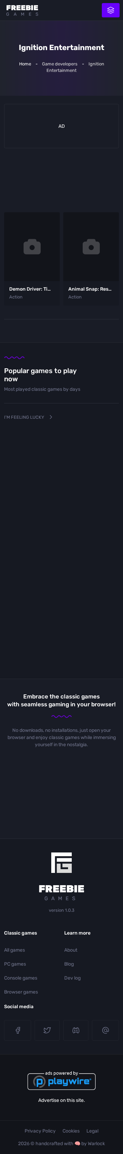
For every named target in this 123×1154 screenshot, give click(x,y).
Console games (20, 978)
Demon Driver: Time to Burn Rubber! (51, 289)
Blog (69, 964)
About (70, 950)
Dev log (72, 978)
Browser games (21, 992)
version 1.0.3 (61, 910)
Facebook (17, 1030)
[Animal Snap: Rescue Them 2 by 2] (91, 246)
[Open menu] (111, 10)
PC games (15, 964)
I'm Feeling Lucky (24, 417)
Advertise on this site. (61, 1100)
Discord (75, 1030)
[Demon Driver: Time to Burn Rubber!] (32, 246)
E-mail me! (105, 1030)
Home (25, 63)
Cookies (71, 1131)
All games (14, 950)
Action (16, 296)
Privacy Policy (40, 1131)
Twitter (47, 1030)
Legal (92, 1131)
